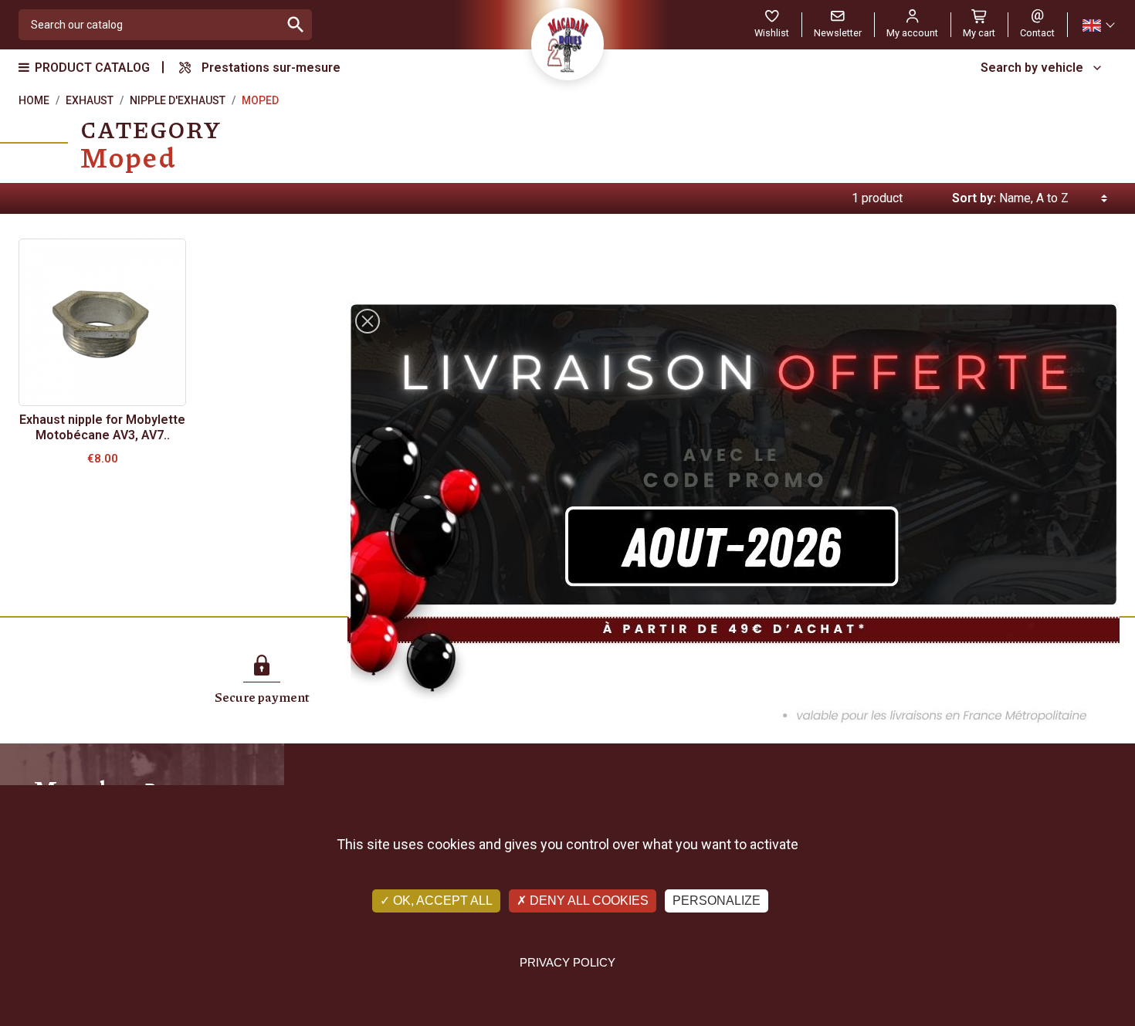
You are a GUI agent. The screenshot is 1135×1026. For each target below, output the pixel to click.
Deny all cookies (588, 900)
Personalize (717, 900)
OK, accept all (441, 900)
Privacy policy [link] (567, 962)
